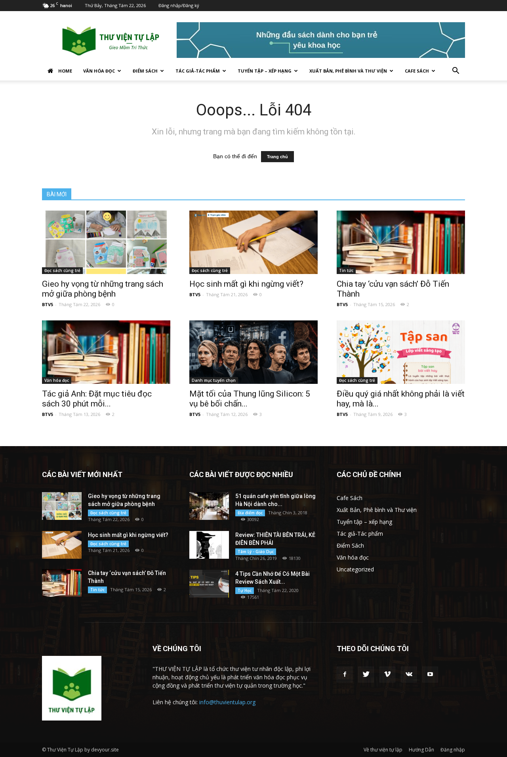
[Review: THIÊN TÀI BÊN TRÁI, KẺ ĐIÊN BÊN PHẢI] (209, 545)
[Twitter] (366, 674)
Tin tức (346, 270)
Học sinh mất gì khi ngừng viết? (246, 284)
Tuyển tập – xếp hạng (265, 71)
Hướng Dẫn (421, 749)
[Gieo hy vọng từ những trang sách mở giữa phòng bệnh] (106, 242)
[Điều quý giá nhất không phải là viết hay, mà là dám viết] (401, 352)
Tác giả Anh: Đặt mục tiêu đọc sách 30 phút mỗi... (97, 398)
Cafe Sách (417, 71)
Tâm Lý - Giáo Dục (256, 551)
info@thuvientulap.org (227, 702)
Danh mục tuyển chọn (214, 380)
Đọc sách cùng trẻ (62, 270)
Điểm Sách (145, 71)
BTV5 (47, 304)
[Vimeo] (387, 674)
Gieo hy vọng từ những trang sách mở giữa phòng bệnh (102, 289)
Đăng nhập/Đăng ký (178, 5)
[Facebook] (345, 674)
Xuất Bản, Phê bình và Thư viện (348, 71)
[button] (455, 71)
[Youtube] (430, 674)
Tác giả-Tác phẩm (197, 71)
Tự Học (245, 590)
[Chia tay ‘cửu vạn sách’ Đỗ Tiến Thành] (401, 242)
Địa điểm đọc (250, 513)
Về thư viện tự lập (383, 749)
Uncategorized (355, 569)
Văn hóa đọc (99, 71)
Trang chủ (277, 156)
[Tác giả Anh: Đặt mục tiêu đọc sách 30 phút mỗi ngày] (106, 352)
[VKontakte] (409, 674)
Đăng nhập (452, 749)
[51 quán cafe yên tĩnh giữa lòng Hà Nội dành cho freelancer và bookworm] (209, 506)
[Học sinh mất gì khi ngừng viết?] (253, 242)
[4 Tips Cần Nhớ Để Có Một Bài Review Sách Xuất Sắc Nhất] (209, 584)
